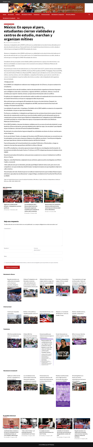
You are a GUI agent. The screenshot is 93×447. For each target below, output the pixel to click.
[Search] (89, 14)
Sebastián (7, 209)
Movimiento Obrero (27, 14)
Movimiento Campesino (58, 14)
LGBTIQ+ (31, 199)
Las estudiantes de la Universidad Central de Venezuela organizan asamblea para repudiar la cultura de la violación (31, 208)
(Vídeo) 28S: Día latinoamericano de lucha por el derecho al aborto (30, 335)
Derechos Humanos (8, 199)
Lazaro (47, 211)
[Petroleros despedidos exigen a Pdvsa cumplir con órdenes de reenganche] (63, 290)
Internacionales (45, 14)
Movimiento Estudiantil (9, 18)
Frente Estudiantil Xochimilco (26, 179)
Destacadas (6, 427)
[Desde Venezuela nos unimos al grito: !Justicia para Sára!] (63, 349)
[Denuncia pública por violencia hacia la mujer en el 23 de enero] (47, 352)
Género (26, 199)
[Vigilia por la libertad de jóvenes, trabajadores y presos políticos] (14, 385)
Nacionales (11, 14)
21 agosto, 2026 (32, 435)
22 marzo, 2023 (34, 213)
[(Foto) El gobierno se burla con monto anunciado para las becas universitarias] (79, 386)
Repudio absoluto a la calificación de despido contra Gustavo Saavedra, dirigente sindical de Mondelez (13, 283)
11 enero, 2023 (53, 211)
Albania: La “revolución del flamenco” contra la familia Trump (62, 313)
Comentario (7, 228)
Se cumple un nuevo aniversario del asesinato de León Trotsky (46, 432)
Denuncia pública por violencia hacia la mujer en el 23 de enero (47, 335)
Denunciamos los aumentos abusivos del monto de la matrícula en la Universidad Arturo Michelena (52, 207)
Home (4, 14)
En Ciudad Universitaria (12, 179)
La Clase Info (7, 42)
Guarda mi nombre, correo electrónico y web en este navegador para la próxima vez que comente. (32, 262)
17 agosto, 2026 (84, 438)
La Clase (23, 425)
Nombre (6, 248)
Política (18, 14)
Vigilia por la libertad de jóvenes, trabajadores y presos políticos (12, 206)
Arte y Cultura (29, 425)
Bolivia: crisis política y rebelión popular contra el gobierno (31, 313)
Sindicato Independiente (49, 179)
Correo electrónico (37, 249)
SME (10, 181)
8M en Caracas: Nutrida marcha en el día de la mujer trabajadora (78, 335)
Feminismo (37, 14)
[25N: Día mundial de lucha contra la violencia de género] (14, 343)
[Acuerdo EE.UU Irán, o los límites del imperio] (47, 318)
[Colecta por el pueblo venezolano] (14, 319)
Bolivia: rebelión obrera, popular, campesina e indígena (78, 313)
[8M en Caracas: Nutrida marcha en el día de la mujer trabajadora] (79, 341)
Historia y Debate (70, 14)
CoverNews (42, 444)
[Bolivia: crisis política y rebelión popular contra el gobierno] (31, 320)
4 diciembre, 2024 (14, 209)
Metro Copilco (39, 179)
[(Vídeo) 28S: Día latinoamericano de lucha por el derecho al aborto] (31, 343)
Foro (18, 18)
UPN (19, 181)
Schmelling (7, 437)
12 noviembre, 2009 (16, 42)
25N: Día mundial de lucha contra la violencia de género (14, 335)
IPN (34, 179)
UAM (13, 181)
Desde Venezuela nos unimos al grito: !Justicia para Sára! (62, 335)
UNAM (16, 181)
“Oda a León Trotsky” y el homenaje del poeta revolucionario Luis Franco (28, 432)
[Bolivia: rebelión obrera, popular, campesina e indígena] (79, 319)
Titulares (6, 425)
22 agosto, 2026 (14, 437)
